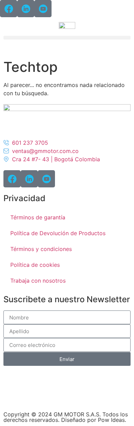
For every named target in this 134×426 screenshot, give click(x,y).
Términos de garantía (37, 217)
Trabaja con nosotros (38, 280)
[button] (67, 38)
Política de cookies (35, 264)
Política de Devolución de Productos (57, 233)
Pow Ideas (111, 419)
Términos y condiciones (41, 248)
